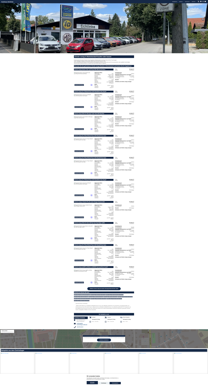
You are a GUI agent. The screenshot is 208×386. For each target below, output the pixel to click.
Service (180, 1)
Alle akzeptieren (115, 383)
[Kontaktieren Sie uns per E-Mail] (205, 1)
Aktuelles (187, 1)
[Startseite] (7, 1)
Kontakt (193, 1)
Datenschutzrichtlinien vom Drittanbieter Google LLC (113, 337)
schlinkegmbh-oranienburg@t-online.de (82, 324)
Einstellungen (103, 383)
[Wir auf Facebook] (201, 1)
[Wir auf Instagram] (203, 1)
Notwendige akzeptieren (92, 383)
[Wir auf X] (198, 1)
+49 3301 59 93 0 (80, 326)
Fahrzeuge (174, 1)
